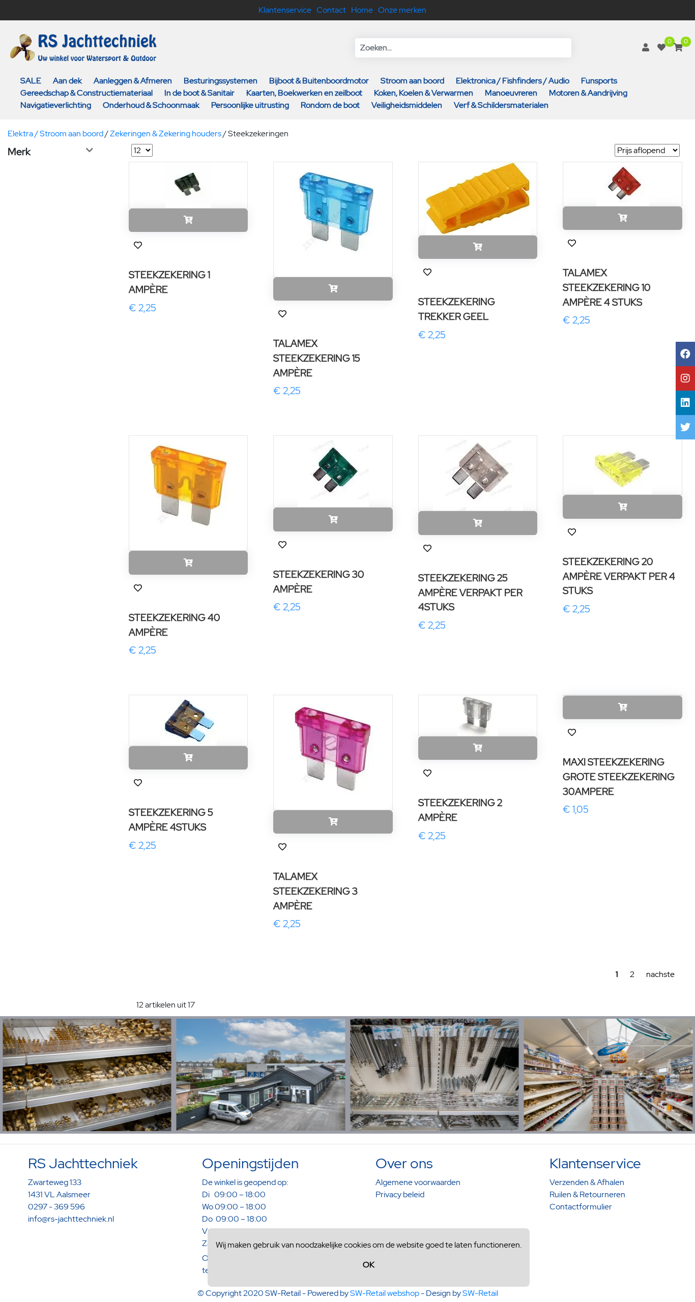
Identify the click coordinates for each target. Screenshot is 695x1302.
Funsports (599, 80)
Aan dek (67, 80)
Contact (331, 10)
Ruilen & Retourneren (587, 1194)
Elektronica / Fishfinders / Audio (512, 80)
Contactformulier (580, 1206)
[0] (661, 47)
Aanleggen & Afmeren (133, 80)
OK (368, 1264)
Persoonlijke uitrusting (250, 105)
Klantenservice (284, 10)
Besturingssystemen (220, 80)
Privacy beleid (399, 1194)
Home (362, 10)
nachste (660, 974)
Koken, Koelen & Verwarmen (423, 92)
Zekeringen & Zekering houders (165, 133)
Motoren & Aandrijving (588, 92)
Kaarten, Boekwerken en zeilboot (304, 92)
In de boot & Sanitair (199, 92)
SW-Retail (480, 1293)
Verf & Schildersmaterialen (501, 105)
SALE (30, 80)
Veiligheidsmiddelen (406, 105)
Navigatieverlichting (55, 105)
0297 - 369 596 (56, 1206)
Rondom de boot (330, 105)
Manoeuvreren (511, 92)
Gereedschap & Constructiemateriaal (86, 92)
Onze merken (402, 10)
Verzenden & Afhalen (586, 1182)
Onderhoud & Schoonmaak (151, 105)
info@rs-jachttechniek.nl (71, 1219)
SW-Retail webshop (384, 1293)
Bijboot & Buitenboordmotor (319, 80)
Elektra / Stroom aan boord (55, 133)
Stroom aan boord (412, 80)
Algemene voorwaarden (417, 1182)
